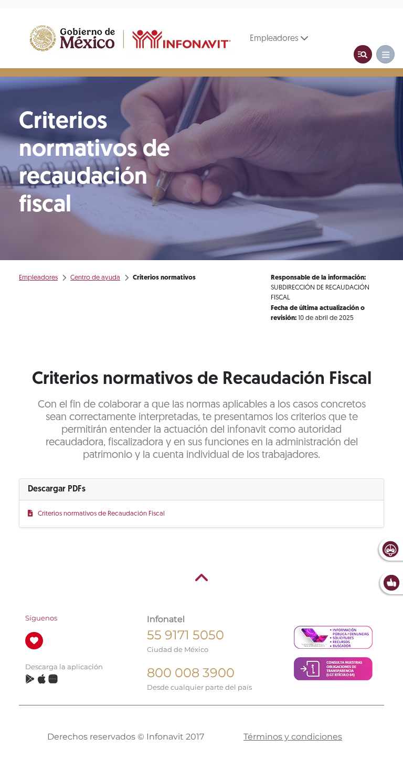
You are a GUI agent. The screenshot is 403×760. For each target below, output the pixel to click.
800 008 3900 (191, 672)
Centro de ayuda (95, 277)
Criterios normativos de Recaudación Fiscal (101, 513)
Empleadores (275, 39)
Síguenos (41, 618)
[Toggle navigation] (363, 54)
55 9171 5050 (185, 635)
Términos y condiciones (292, 737)
